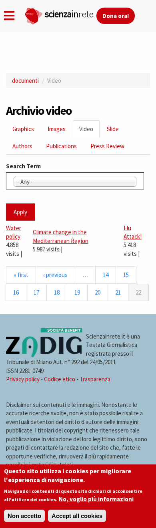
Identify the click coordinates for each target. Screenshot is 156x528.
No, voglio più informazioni (96, 499)
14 (105, 275)
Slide (113, 129)
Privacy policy (23, 379)
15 (126, 275)
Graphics (23, 129)
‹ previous (55, 275)
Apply (20, 212)
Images (57, 129)
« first (21, 275)
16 (16, 292)
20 (97, 292)
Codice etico (59, 379)
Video (89, 131)
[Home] (60, 14)
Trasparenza (95, 379)
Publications (61, 146)
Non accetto (24, 515)
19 (77, 292)
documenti (25, 80)
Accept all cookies (77, 515)
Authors (22, 146)
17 (36, 292)
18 (57, 292)
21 (118, 292)
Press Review (107, 146)
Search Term (23, 166)
